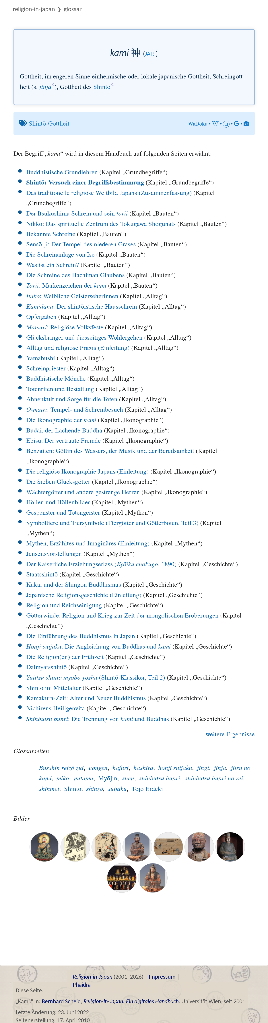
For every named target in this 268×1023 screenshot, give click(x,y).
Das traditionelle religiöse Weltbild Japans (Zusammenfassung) (109, 192)
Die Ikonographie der (61, 419)
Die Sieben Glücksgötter (58, 481)
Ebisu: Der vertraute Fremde (63, 440)
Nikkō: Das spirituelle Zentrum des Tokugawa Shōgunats (101, 223)
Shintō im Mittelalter (53, 687)
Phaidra (82, 985)
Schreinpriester (46, 368)
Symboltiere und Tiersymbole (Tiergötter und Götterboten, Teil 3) (112, 522)
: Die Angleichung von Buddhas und (98, 646)
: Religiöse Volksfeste (64, 327)
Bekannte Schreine (50, 233)
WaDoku (197, 123)
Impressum (162, 977)
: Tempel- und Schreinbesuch (74, 409)
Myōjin (107, 778)
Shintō (101, 86)
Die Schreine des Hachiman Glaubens (75, 274)
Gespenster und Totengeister (63, 512)
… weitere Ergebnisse (226, 734)
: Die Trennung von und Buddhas (97, 718)
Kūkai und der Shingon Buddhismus (73, 584)
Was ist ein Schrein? (52, 264)
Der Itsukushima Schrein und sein (77, 213)
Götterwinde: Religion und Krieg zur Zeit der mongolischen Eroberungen (122, 615)
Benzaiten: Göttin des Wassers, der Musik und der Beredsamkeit (110, 450)
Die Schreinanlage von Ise (60, 254)
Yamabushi (40, 357)
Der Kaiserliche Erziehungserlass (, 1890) (101, 563)
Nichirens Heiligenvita (55, 708)
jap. (150, 54)
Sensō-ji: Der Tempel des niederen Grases (81, 244)
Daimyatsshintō (46, 666)
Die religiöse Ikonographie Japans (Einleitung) (87, 471)
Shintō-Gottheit (49, 123)
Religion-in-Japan (34, 9)
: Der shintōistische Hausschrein (81, 306)
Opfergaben (41, 316)
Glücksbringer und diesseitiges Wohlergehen (84, 337)
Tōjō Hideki (147, 788)
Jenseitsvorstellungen (54, 553)
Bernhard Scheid (61, 1002)
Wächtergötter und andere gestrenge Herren (83, 491)
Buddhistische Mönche (56, 378)
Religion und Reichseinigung (64, 605)
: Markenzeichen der (66, 285)
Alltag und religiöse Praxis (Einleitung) (78, 347)
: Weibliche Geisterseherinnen (72, 295)
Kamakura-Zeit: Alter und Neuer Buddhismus (86, 697)
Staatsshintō (42, 574)
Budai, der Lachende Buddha (64, 430)
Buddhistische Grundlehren (62, 172)
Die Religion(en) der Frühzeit (65, 656)
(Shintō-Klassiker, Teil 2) (95, 677)
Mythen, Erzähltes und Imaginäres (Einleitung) (88, 543)
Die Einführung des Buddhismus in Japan (80, 635)
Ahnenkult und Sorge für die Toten (71, 399)
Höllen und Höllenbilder (58, 502)
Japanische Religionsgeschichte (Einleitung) (83, 594)
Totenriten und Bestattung (60, 388)
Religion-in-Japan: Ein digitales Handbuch (131, 1002)
